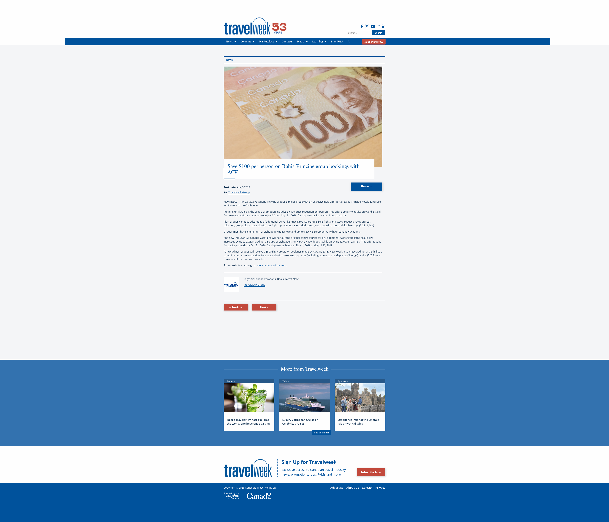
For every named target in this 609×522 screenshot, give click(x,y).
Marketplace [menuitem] (266, 41)
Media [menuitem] (300, 41)
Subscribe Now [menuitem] (373, 41)
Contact (367, 488)
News (229, 60)
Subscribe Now (371, 472)
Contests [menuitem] (287, 41)
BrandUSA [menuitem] (337, 41)
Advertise (336, 488)
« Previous (235, 307)
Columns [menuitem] (246, 41)
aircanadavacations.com (271, 265)
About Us (352, 488)
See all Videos (321, 432)
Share (365, 186)
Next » (264, 307)
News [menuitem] (229, 41)
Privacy (380, 488)
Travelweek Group (239, 192)
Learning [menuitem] (317, 41)
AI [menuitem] (349, 41)
